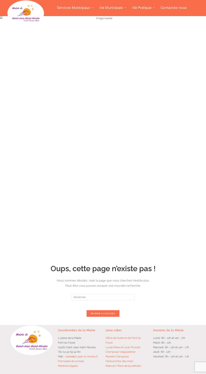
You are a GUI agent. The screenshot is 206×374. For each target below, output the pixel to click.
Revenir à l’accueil (103, 313)
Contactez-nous (174, 8)
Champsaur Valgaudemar (120, 351)
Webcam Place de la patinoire (123, 365)
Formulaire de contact (71, 361)
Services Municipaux (73, 8)
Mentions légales (68, 365)
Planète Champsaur (117, 356)
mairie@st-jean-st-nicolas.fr (81, 356)
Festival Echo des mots (119, 361)
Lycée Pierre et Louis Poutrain (122, 347)
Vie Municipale (111, 8)
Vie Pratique (141, 8)
